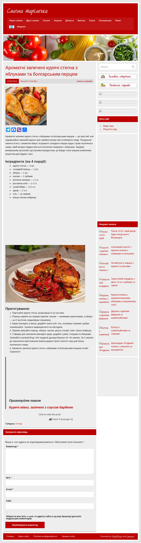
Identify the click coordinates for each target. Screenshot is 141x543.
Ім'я (9, 478)
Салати (46, 20)
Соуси (92, 20)
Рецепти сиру (110, 129)
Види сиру (108, 126)
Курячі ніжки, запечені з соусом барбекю (41, 407)
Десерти (70, 20)
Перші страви (16, 20)
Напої (118, 20)
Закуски (58, 20)
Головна (10, 536)
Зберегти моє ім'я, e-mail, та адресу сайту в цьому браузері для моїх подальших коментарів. (43, 517)
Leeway (130, 536)
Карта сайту (23, 536)
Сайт (8, 501)
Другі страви (32, 20)
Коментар (12, 446)
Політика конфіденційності (45, 536)
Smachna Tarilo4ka (29, 81)
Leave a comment (84, 81)
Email (9, 489)
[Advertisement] (49, 222)
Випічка (81, 20)
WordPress (117, 536)
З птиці (18, 423)
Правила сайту (68, 536)
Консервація (105, 20)
